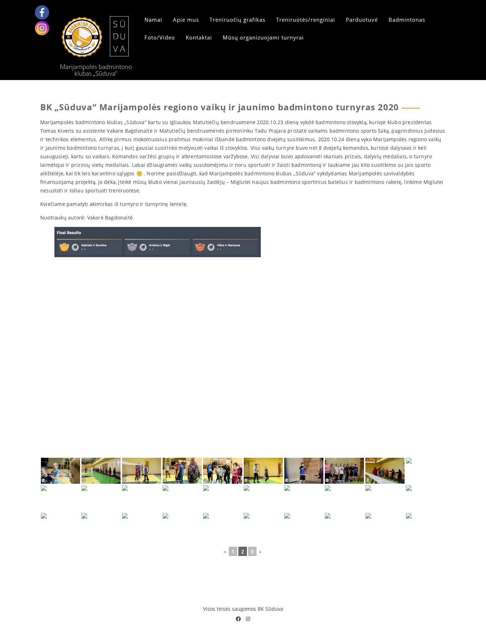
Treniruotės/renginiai (305, 19)
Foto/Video (159, 37)
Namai (153, 19)
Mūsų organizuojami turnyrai (263, 37)
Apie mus (186, 19)
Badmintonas (407, 19)
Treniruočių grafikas (237, 19)
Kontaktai (199, 37)
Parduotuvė (362, 19)
